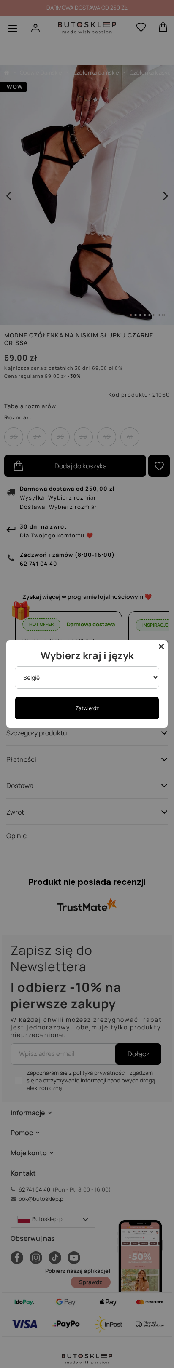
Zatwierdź (87, 708)
